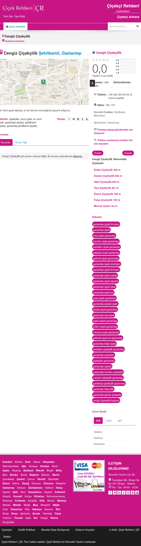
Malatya (61, 500)
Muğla (27, 505)
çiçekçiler (14, 119)
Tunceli (18, 517)
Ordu (5, 509)
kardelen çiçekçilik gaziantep (108, 349)
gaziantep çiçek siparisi (105, 281)
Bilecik (40, 470)
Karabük (32, 500)
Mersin (51, 500)
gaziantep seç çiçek (103, 315)
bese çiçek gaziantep (104, 298)
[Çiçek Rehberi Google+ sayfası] (135, 11)
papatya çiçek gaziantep (106, 252)
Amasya (33, 466)
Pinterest (132, 492)
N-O (109, 420)
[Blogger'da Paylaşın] (87, 119)
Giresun (21, 487)
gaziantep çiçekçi (14, 122)
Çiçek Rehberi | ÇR (128, 529)
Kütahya (39, 496)
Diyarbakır (53, 479)
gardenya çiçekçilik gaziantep (109, 383)
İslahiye (98, 438)
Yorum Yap (21, 142)
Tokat (58, 513)
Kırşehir (7, 496)
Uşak (28, 517)
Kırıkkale (20, 500)
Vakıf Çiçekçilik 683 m (106, 181)
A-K (98, 420)
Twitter (73, 119)
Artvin (55, 466)
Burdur (14, 474)
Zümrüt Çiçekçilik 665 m (108, 175)
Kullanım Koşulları (85, 529)
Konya (28, 496)
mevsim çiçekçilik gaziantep (108, 377)
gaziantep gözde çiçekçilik (107, 394)
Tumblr (123, 492)
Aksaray (16, 470)
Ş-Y (120, 420)
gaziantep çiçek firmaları (106, 224)
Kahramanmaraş (56, 496)
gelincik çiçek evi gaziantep (107, 338)
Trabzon (7, 517)
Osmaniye (16, 509)
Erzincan (36, 483)
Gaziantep (72, 53)
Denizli (41, 479)
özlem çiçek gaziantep (105, 326)
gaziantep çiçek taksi (104, 286)
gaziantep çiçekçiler (103, 355)
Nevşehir (45, 505)
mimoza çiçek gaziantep (106, 332)
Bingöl (50, 470)
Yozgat (44, 517)
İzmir (28, 461)
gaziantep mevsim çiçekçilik (108, 372)
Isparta (6, 492)
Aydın (6, 470)
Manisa (6, 505)
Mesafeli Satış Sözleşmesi (55, 529)
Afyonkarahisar (11, 466)
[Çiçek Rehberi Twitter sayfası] (132, 11)
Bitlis (59, 470)
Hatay (59, 487)
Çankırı (21, 479)
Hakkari (49, 487)
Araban (98, 431)
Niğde (56, 505)
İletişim (7, 536)
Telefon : (102, 94)
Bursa (24, 474)
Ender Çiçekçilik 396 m (107, 169)
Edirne (15, 483)
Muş (35, 505)
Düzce (6, 483)
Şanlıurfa (25, 513)
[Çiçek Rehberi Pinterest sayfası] (138, 11)
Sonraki (128, 153)
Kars (23, 492)
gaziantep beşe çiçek (104, 343)
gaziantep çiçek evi (103, 292)
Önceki (97, 153)
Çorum (31, 479)
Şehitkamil (49, 53)
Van (35, 517)
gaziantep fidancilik (103, 389)
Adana (36, 461)
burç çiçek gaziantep (104, 235)
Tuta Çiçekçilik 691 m (106, 188)
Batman (45, 474)
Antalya (44, 466)
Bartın (55, 474)
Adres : (101, 105)
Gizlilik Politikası (26, 529)
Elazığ (25, 483)
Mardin (17, 505)
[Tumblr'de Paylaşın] (82, 119)
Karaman (8, 500)
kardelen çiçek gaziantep (106, 247)
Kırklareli (60, 492)
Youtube (128, 492)
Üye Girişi (19, 16)
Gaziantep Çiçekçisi (14, 41)
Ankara (19, 461)
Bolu (5, 474)
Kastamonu (35, 492)
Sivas (14, 513)
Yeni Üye (8, 16)
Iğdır (15, 492)
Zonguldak (8, 522)
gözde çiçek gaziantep (105, 309)
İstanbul (7, 461)
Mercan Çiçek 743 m (105, 206)
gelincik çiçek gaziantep (106, 258)
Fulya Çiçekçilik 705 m (107, 200)
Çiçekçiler (7, 529)
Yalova (54, 517)
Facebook (110, 492)
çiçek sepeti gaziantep (105, 321)
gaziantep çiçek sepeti (105, 275)
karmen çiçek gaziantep (106, 241)
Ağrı (23, 466)
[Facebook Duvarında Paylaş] (69, 119)
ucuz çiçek (26, 119)
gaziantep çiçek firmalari (106, 269)
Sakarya (37, 509)
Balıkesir (28, 470)
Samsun (48, 509)
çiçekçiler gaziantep (103, 360)
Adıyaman (49, 461)
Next (92, 83)
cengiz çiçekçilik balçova (106, 400)
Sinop (6, 513)
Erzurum (48, 483)
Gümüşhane (35, 487)
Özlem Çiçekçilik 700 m (107, 194)
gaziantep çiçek (101, 230)
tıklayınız (77, 156)
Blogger (119, 492)
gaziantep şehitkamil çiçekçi (22, 125)
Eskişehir (61, 483)
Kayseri (48, 492)
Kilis (42, 500)
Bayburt (34, 474)
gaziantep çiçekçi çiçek (105, 303)
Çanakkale (8, 479)
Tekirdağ (47, 513)
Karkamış (99, 444)
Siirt (58, 509)
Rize (27, 509)
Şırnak (36, 513)
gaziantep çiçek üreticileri (106, 264)
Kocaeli (17, 496)
